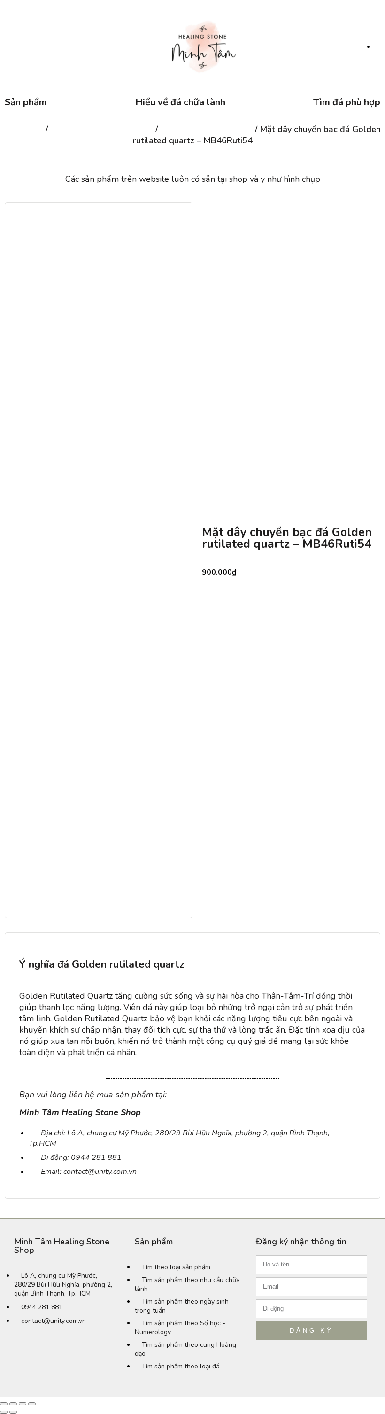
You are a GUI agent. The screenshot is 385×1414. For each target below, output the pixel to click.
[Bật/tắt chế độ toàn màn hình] (22, 1403)
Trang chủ (24, 129)
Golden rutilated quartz (206, 129)
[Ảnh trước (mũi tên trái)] (4, 1412)
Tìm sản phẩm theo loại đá (101, 129)
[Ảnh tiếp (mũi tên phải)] (13, 1412)
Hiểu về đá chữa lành (180, 102)
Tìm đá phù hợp (346, 102)
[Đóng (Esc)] (4, 1403)
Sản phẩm (26, 102)
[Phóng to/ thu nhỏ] (32, 1403)
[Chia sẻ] (13, 1403)
